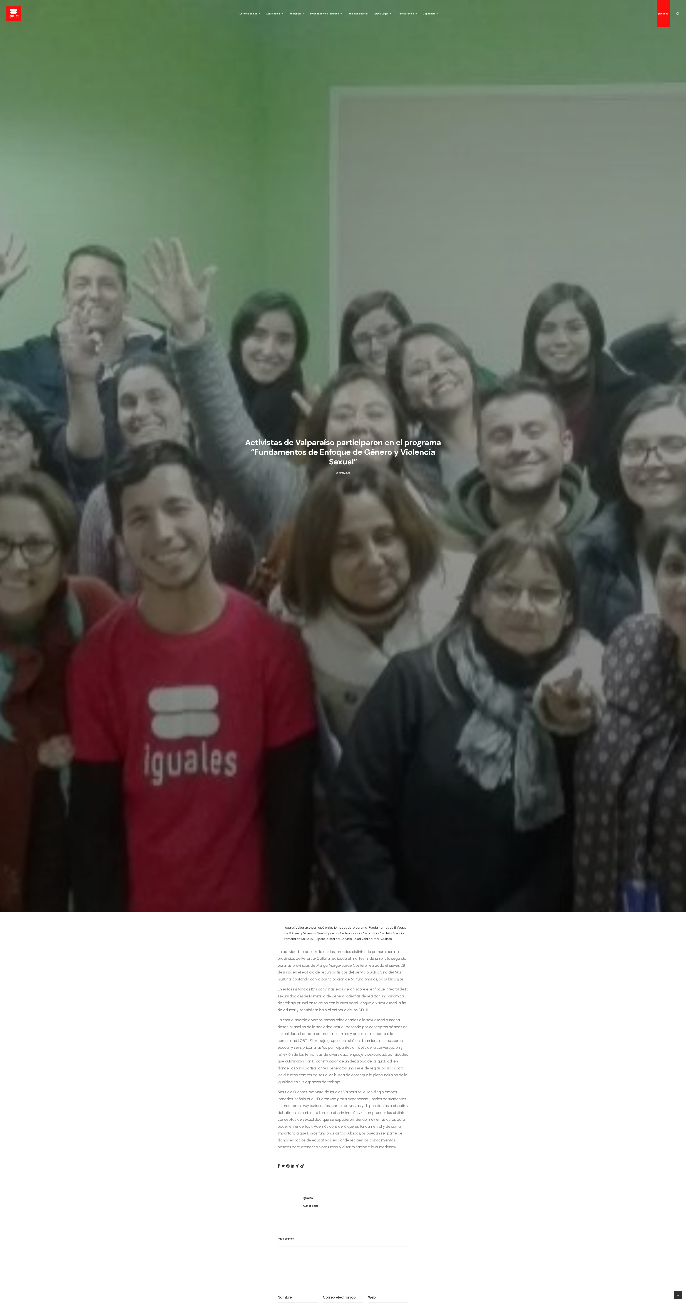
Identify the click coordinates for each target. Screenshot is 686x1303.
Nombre (285, 1297)
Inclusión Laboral (358, 13)
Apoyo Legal (381, 13)
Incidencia (295, 13)
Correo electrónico (339, 1297)
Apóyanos (662, 13)
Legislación (273, 13)
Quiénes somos (248, 13)
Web (372, 1297)
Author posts (311, 1205)
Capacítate (429, 13)
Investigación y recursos (324, 13)
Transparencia (405, 13)
